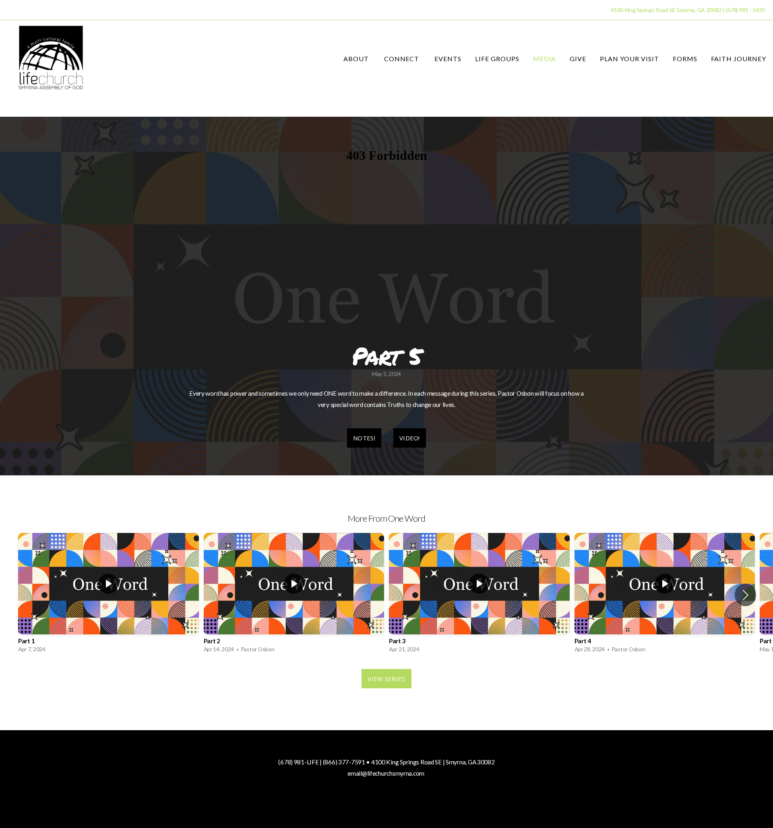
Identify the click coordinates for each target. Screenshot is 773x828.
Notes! (364, 438)
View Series (386, 679)
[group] (108, 595)
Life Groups (497, 58)
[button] (745, 595)
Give (578, 58)
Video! (409, 438)
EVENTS (447, 58)
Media (544, 58)
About (356, 58)
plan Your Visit (629, 58)
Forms (685, 58)
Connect (402, 58)
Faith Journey (738, 58)
